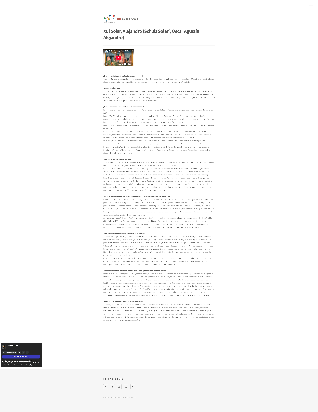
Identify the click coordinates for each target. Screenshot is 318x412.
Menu (310, 6)
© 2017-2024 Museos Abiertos (111, 397)
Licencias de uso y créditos (128, 397)
